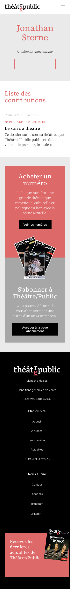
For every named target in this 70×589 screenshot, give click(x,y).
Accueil (36, 421)
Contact (37, 484)
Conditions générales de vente (37, 390)
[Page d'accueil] (22, 7)
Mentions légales (36, 380)
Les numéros (37, 440)
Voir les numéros (35, 224)
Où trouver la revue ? (37, 458)
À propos (36, 430)
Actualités (37, 449)
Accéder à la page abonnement (35, 329)
